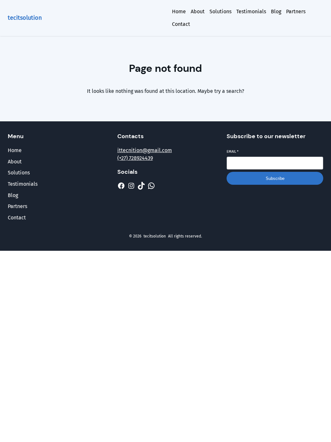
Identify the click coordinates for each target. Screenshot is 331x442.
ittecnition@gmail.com (144, 150)
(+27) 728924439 (135, 158)
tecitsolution (25, 17)
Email (233, 151)
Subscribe (275, 178)
